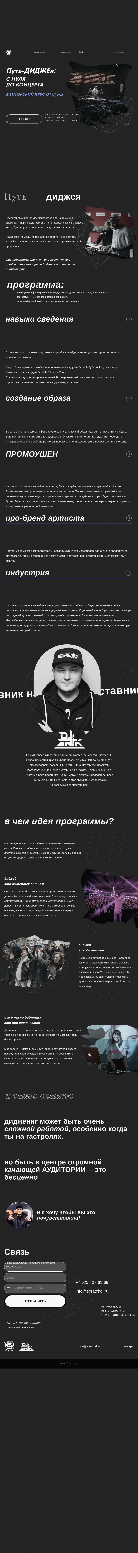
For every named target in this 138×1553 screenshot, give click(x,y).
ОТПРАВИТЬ (35, 1301)
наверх (128, 1346)
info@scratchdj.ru (90, 1346)
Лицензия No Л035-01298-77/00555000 (24, 1323)
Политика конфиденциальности (21, 1327)
